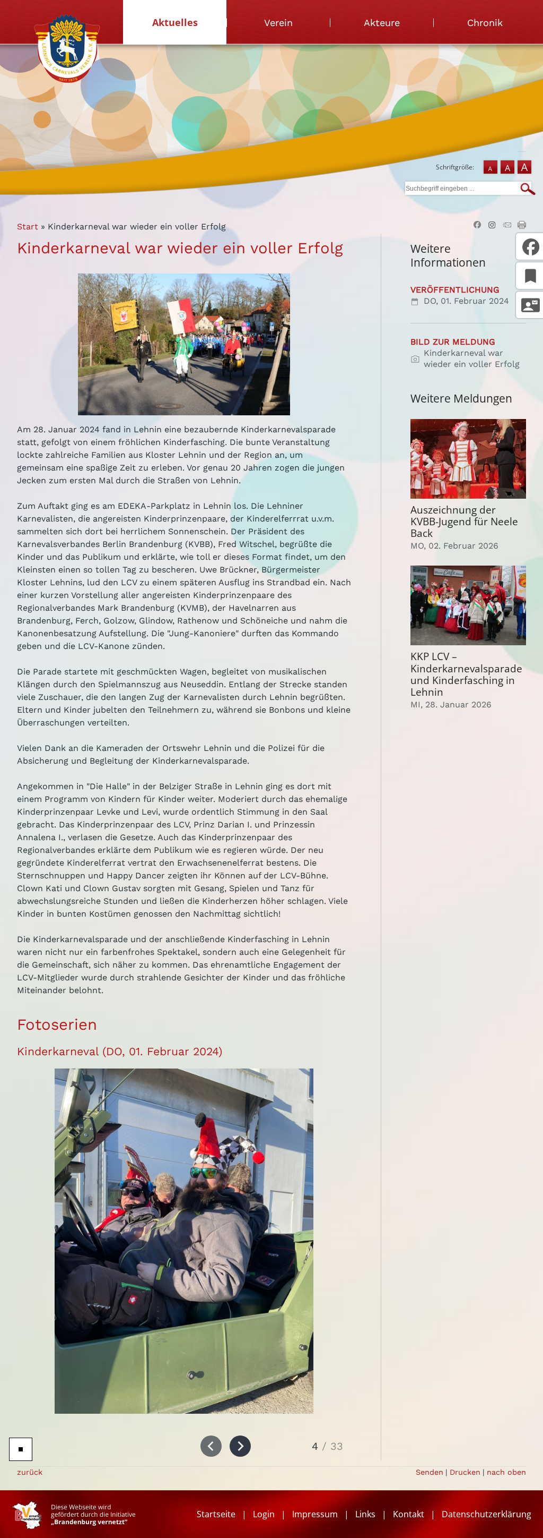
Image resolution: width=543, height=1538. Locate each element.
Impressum (315, 1514)
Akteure (382, 22)
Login (264, 1514)
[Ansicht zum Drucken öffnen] (522, 226)
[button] (211, 1446)
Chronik (485, 22)
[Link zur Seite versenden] (507, 226)
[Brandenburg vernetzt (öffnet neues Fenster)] (73, 1526)
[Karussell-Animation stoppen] (20, 1449)
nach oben (506, 1472)
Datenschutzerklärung (486, 1514)
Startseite (216, 1514)
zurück (29, 1472)
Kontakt (408, 1514)
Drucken (465, 1472)
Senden (429, 1472)
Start (27, 226)
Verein (278, 22)
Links (365, 1514)
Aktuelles (175, 22)
